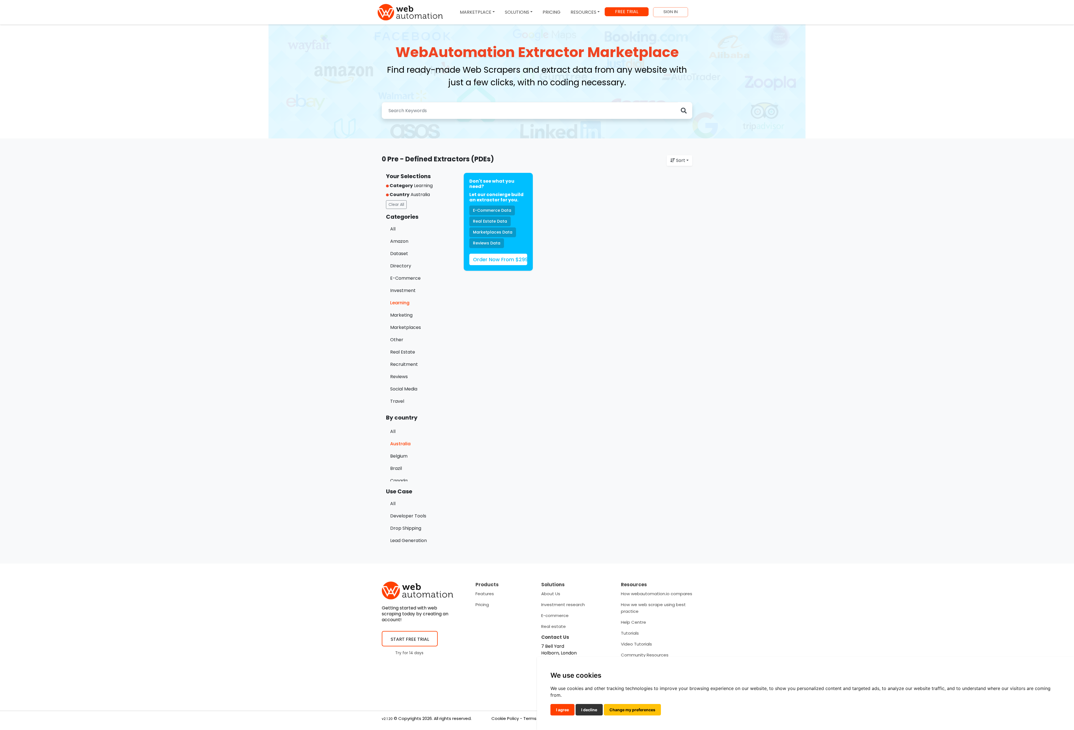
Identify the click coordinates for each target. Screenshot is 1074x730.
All (392, 229)
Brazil (396, 468)
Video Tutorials (636, 644)
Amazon (399, 241)
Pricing (482, 604)
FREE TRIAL (626, 11)
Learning (399, 303)
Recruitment (404, 364)
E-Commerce (405, 278)
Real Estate (402, 352)
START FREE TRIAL (410, 639)
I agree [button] (562, 709)
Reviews (399, 376)
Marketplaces (405, 327)
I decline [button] (589, 709)
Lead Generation (408, 540)
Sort (680, 160)
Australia (400, 444)
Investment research (563, 604)
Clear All (396, 204)
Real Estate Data (490, 221)
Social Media (403, 389)
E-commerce (555, 615)
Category (401, 185)
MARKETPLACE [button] (475, 12)
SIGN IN (670, 12)
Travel (397, 401)
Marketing (401, 315)
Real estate (553, 626)
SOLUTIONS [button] (517, 12)
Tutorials (630, 633)
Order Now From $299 (500, 259)
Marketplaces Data (492, 232)
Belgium (399, 456)
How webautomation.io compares (656, 594)
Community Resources (644, 655)
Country (399, 194)
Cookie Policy (505, 718)
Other (396, 339)
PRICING (551, 12)
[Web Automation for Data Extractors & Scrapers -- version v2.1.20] (410, 12)
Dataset (399, 253)
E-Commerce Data (492, 210)
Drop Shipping (405, 528)
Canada (399, 480)
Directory (400, 266)
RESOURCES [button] (583, 12)
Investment (403, 290)
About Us (550, 594)
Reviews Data (486, 243)
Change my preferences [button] (632, 709)
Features (484, 594)
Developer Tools (408, 516)
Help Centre (633, 622)
